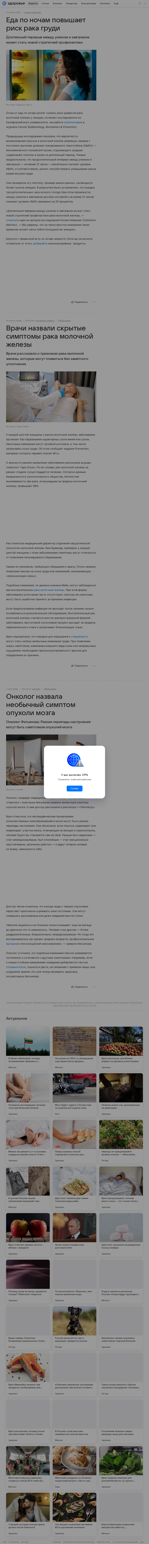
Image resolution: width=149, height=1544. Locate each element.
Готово (74, 788)
